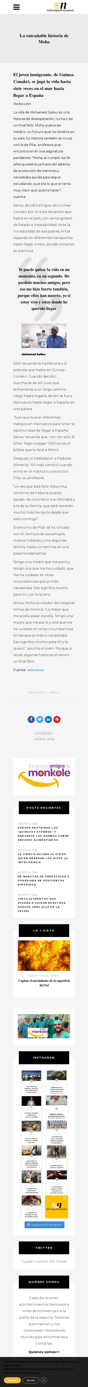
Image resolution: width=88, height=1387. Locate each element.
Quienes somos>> (44, 1352)
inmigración (43, 733)
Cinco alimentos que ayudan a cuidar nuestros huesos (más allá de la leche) (42, 904)
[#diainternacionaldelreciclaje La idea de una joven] (56, 1156)
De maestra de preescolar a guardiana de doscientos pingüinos (43, 880)
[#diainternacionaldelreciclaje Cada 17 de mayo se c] (56, 1131)
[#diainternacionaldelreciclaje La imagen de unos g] (31, 1181)
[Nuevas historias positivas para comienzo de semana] (56, 1206)
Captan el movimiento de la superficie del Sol (44, 982)
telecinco (35, 670)
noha (50, 738)
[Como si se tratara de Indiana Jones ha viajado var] (31, 1206)
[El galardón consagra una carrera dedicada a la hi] (56, 1107)
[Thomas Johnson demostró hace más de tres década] (56, 1181)
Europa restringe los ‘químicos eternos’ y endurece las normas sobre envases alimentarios (43, 833)
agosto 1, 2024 (44, 692)
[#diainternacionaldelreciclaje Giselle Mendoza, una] (31, 1156)
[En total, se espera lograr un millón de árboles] (31, 1131)
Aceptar (12, 1380)
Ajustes (31, 1380)
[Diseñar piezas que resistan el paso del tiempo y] (31, 1107)
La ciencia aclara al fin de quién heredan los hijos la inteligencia (43, 858)
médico (39, 738)
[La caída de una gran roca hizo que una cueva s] (56, 1082)
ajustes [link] (35, 1373)
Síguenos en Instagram (47, 1224)
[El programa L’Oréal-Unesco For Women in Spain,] (31, 1082)
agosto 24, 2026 (44, 975)
